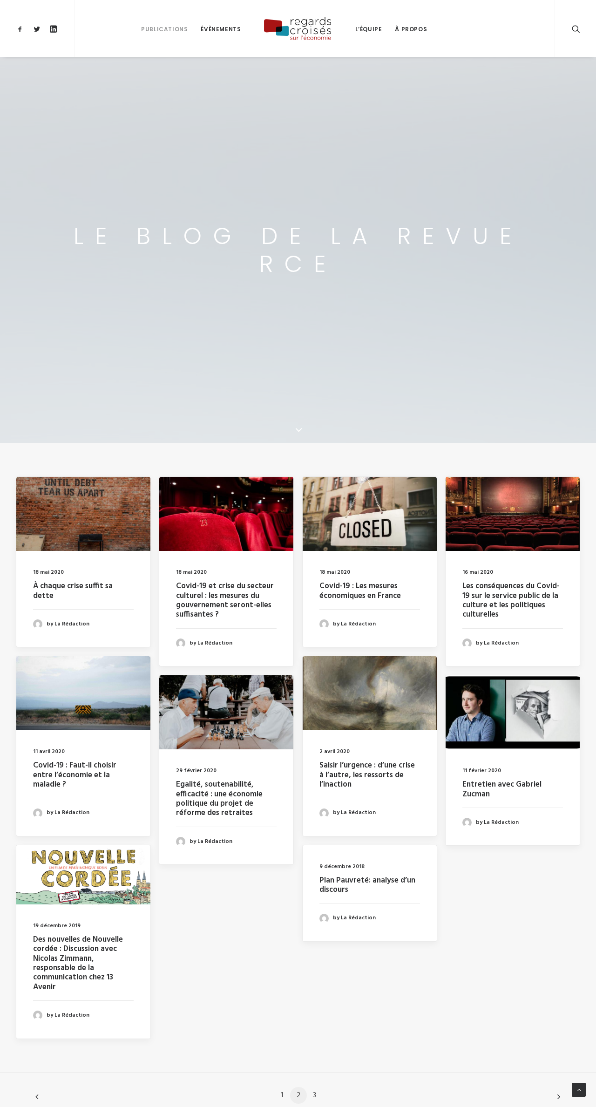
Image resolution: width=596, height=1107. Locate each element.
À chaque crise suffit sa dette (73, 591)
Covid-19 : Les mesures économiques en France (360, 591)
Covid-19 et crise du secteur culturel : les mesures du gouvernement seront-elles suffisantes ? (225, 600)
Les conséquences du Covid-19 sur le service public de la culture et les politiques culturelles (511, 600)
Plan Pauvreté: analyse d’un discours (367, 885)
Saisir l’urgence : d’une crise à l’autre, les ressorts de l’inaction (367, 775)
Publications (164, 29)
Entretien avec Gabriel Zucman (502, 789)
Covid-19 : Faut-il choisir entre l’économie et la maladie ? (74, 775)
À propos (411, 29)
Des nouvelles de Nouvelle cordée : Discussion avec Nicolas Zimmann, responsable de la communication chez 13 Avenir (78, 963)
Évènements (221, 29)
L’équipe (368, 29)
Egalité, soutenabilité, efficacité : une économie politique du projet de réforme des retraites (219, 798)
